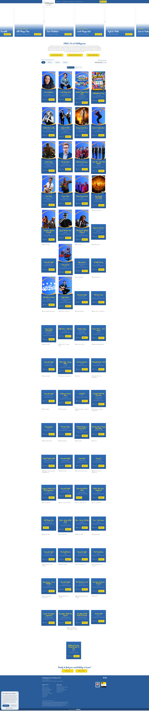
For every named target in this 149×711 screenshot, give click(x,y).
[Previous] (44, 21)
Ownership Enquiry (60, 688)
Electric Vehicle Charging (47, 693)
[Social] (104, 677)
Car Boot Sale (59, 691)
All (43, 62)
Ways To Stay (81, 670)
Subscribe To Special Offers (62, 687)
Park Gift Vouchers (46, 688)
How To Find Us (45, 687)
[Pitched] (78, 709)
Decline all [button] (13, 705)
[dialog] (10, 700)
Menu (58, 1)
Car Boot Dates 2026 (56, 55)
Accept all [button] (6, 705)
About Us (44, 696)
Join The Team (45, 694)
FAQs (43, 685)
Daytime (65, 62)
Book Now (103, 1)
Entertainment (78, 1)
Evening (50, 62)
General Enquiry (60, 685)
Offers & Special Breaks (47, 689)
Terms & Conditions (46, 690)
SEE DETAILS (7, 34)
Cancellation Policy (46, 691)
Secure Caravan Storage (61, 689)
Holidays (65, 1)
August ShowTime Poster (75, 55)
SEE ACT (52, 99)
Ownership (71, 1)
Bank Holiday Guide (93, 55)
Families (57, 62)
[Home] (48, 3)
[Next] (104, 21)
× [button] (17, 692)
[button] (9, 708)
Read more (4, 703)
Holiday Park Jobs (60, 690)
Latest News (44, 695)
